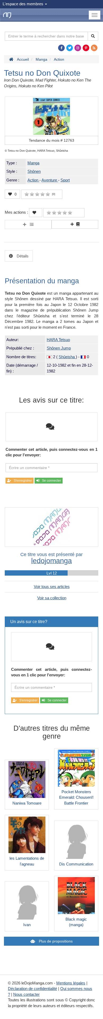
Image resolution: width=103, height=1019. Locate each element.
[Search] (93, 36)
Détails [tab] (22, 256)
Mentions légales (70, 983)
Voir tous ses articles (52, 586)
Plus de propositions (55, 941)
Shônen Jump (59, 348)
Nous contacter (26, 994)
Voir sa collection (51, 598)
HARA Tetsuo (58, 339)
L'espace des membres (23, 4)
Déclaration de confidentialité (32, 988)
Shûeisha (67, 357)
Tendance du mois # (51, 140)
